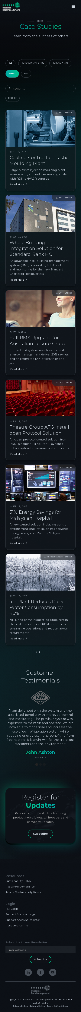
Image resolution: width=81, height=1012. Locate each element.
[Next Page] (71, 652)
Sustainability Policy (18, 880)
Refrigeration (60, 63)
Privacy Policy (20, 1006)
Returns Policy (37, 1006)
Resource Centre (16, 925)
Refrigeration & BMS (32, 63)
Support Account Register (22, 919)
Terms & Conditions (57, 1006)
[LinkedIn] (28, 972)
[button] (73, 7)
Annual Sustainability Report (23, 892)
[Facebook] (40, 972)
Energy (12, 73)
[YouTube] (52, 972)
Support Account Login (20, 914)
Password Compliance (20, 886)
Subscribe (40, 833)
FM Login (11, 908)
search (10, 88)
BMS (26, 73)
